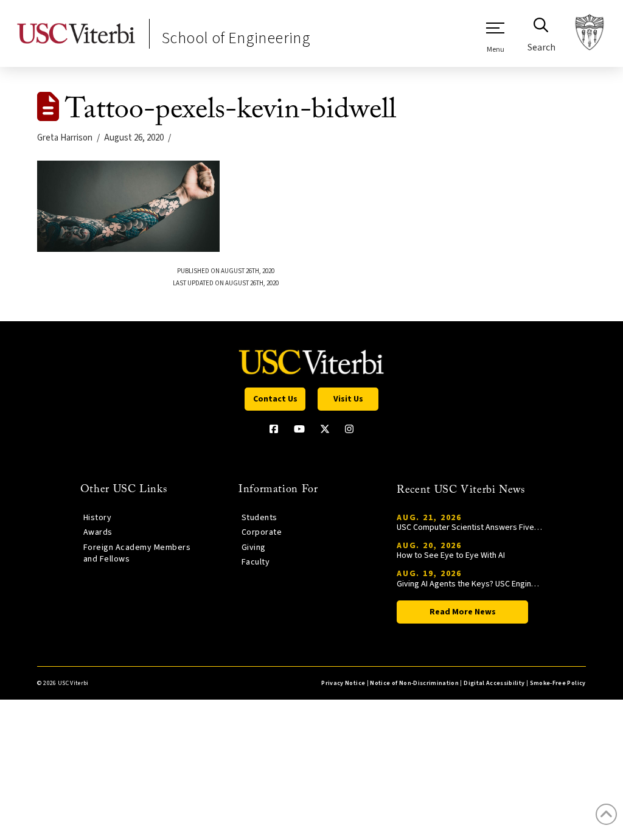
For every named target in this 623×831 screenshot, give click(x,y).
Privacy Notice (343, 683)
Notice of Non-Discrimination (414, 683)
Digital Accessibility (494, 683)
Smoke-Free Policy (558, 683)
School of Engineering (236, 38)
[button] (495, 37)
